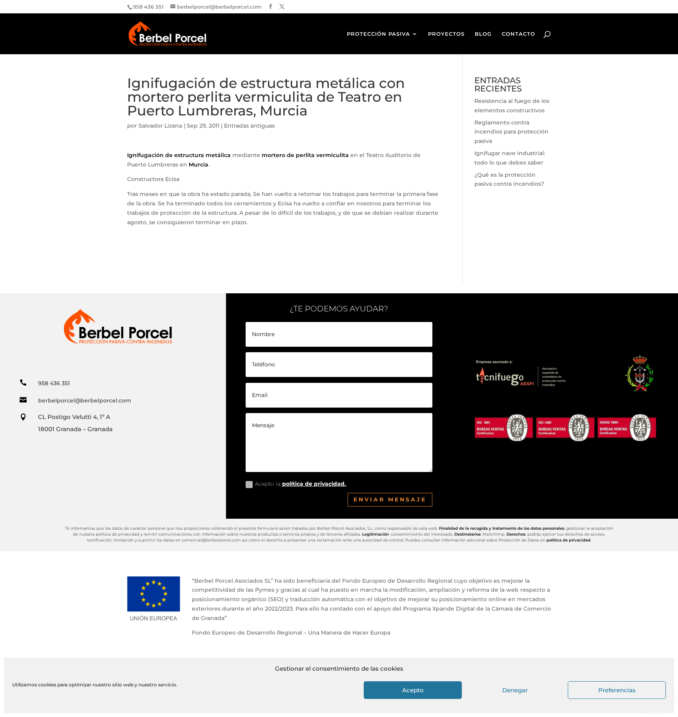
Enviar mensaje (390, 499)
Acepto (413, 690)
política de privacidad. (314, 483)
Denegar (515, 690)
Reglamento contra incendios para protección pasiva (511, 132)
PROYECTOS (446, 34)
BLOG (483, 34)
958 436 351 (54, 383)
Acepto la (300, 483)
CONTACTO (518, 34)
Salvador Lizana (160, 125)
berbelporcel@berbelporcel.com (84, 400)
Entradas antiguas (249, 125)
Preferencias (617, 690)
